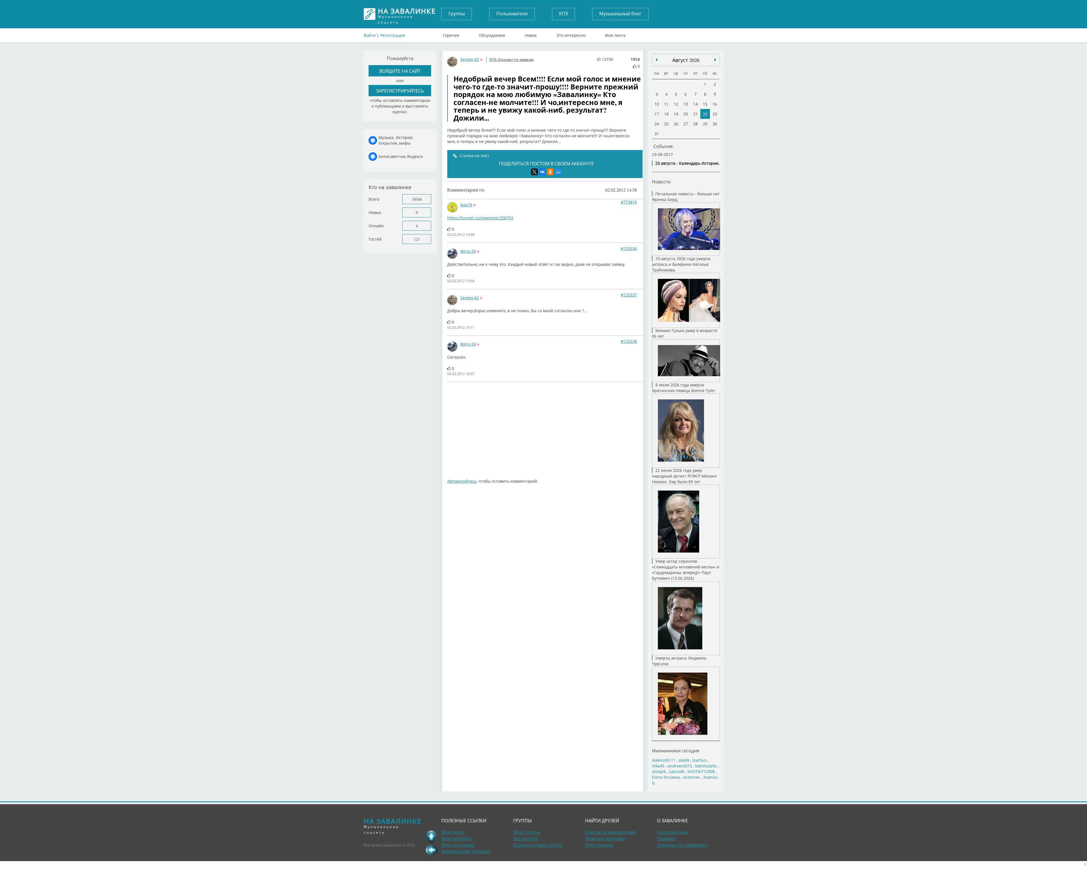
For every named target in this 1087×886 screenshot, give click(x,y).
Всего (374, 199)
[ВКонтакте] (542, 171)
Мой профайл (456, 838)
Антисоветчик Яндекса (400, 156)
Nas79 (466, 204)
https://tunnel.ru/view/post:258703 (480, 218)
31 (656, 133)
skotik (684, 760)
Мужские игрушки (605, 838)
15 (705, 104)
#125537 (629, 295)
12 (676, 104)
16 (714, 104)
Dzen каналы (599, 845)
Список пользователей (610, 832)
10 (656, 104)
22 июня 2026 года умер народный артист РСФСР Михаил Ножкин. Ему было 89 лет (684, 476)
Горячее (451, 34)
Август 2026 (685, 60)
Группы (456, 13)
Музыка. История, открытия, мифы (395, 140)
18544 (417, 199)
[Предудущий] (715, 60)
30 (714, 124)
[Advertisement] (545, 427)
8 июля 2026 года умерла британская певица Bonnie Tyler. (684, 387)
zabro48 (676, 771)
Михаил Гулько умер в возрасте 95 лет (684, 333)
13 (685, 104)
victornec (691, 777)
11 (666, 104)
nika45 (658, 766)
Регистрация (392, 35)
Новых (375, 212)
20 (685, 114)
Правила (666, 838)
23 (714, 114)
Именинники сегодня (675, 751)
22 (705, 114)
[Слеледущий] (656, 60)
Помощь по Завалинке (682, 845)
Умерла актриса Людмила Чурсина (679, 660)
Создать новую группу (537, 845)
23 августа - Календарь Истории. (687, 163)
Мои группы (526, 832)
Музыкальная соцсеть (407, 14)
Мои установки (457, 845)
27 (685, 124)
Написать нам (672, 832)
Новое (531, 34)
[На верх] (431, 836)
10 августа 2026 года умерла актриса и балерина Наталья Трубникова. (681, 264)
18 (666, 114)
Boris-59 (468, 251)
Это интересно (571, 34)
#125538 (629, 341)
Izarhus (699, 760)
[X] (534, 171)
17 (656, 114)
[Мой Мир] (558, 171)
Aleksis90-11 (663, 760)
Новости (661, 182)
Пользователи (512, 13)
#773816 (629, 202)
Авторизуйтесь (461, 481)
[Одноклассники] (550, 171)
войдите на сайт (400, 71)
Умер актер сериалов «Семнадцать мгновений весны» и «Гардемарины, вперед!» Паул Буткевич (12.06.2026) (685, 569)
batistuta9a (706, 766)
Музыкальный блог (620, 13)
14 (695, 104)
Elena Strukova (666, 777)
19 (676, 114)
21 (695, 114)
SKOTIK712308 (701, 771)
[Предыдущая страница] (431, 850)
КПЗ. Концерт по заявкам (511, 59)
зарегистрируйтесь (400, 91)
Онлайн (376, 225)
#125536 (629, 248)
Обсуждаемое (492, 34)
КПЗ (563, 13)
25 (666, 124)
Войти (370, 35)
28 (695, 124)
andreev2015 (679, 766)
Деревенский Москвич (466, 851)
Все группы (525, 838)
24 (656, 124)
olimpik (659, 771)
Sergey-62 (469, 59)
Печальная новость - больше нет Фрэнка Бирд (686, 196)
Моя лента (615, 34)
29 (705, 124)
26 (676, 124)
